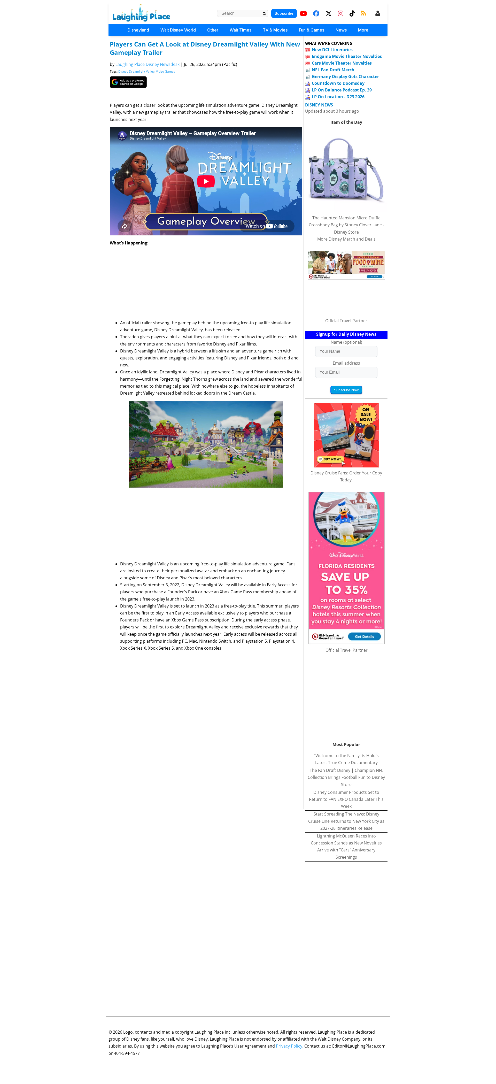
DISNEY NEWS (319, 105)
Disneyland (138, 30)
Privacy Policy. (289, 1046)
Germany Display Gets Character (345, 76)
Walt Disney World (178, 30)
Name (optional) (346, 342)
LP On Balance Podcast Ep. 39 (342, 90)
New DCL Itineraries (332, 49)
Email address (346, 363)
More (363, 30)
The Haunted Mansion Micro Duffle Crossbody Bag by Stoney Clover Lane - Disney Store (346, 225)
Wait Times (240, 30)
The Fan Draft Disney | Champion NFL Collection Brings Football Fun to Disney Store (346, 777)
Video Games (165, 71)
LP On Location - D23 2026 (338, 96)
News (341, 30)
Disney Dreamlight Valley (136, 71)
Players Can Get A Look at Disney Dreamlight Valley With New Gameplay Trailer (205, 48)
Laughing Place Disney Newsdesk (147, 64)
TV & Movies (275, 30)
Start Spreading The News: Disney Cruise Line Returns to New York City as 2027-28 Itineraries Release (346, 821)
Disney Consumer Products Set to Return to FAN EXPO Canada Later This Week (346, 799)
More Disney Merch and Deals (346, 239)
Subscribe (284, 13)
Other (212, 30)
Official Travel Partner (346, 321)
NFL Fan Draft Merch (333, 70)
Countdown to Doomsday (338, 83)
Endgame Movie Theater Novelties (347, 56)
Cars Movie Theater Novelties (342, 63)
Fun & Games (311, 30)
